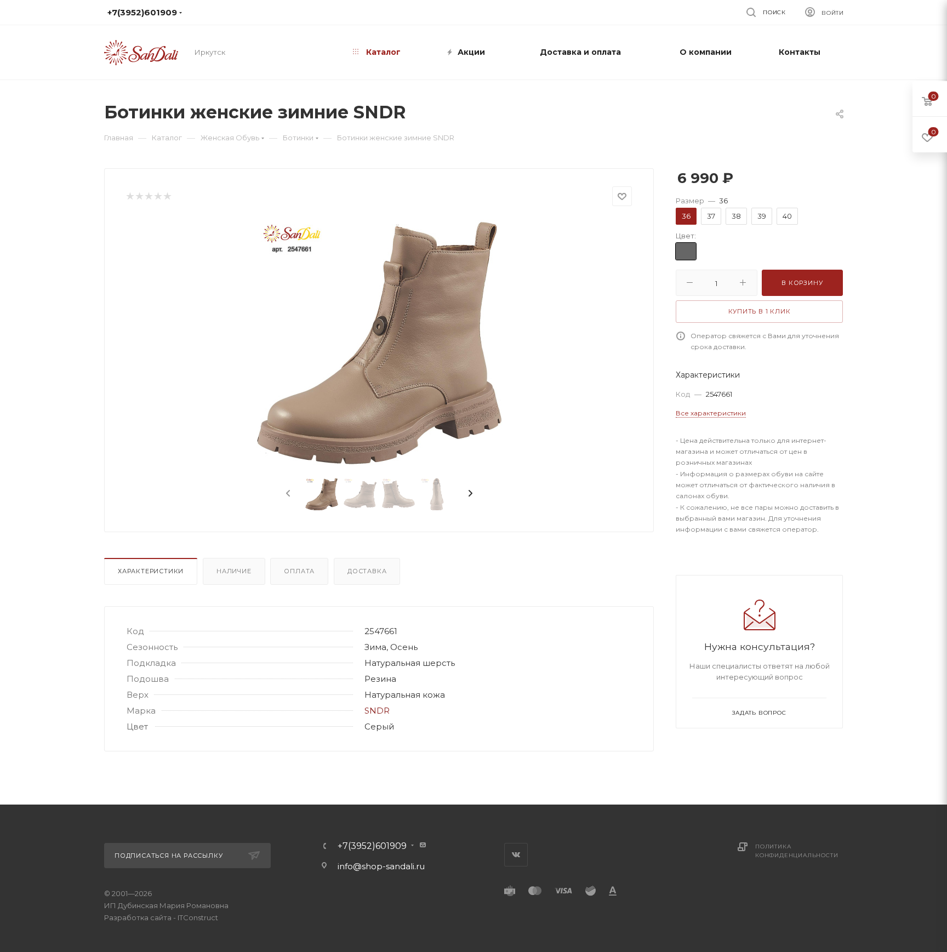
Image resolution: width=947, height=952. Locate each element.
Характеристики (151, 571)
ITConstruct (198, 917)
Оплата (299, 571)
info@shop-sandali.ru (467, 12)
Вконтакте (516, 855)
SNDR (377, 710)
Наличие (234, 571)
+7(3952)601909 (372, 846)
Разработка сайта (138, 917)
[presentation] (287, 494)
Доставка (366, 571)
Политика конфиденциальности (796, 851)
